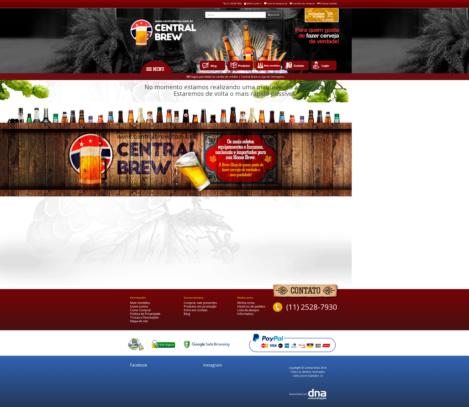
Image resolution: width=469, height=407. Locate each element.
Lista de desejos (248, 310)
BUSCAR (274, 14)
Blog (187, 314)
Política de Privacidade (145, 314)
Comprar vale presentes (200, 303)
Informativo (245, 314)
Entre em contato (196, 310)
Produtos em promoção (200, 306)
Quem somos (139, 306)
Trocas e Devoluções (144, 317)
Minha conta (245, 303)
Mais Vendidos (140, 303)
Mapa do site (139, 321)
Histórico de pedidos (251, 306)
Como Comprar (140, 310)
